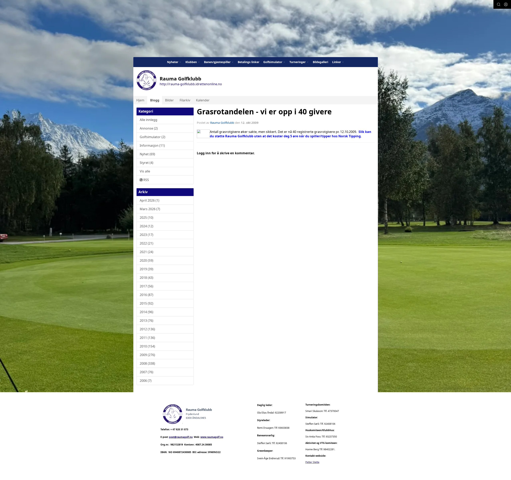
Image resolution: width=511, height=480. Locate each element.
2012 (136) (147, 329)
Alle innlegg (148, 120)
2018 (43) (146, 277)
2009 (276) (147, 355)
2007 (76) (146, 372)
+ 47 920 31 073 (179, 429)
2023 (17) (146, 235)
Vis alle (145, 171)
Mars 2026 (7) (150, 209)
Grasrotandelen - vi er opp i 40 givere (264, 112)
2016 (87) (146, 295)
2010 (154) (147, 346)
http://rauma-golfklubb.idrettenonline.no (191, 84)
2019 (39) (146, 269)
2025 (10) (146, 217)
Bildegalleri (320, 62)
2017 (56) (146, 286)
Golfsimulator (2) (152, 137)
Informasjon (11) (152, 145)
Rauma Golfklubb (222, 123)
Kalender (203, 100)
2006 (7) (146, 380)
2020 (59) (146, 260)
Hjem (140, 100)
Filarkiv (185, 100)
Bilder (169, 100)
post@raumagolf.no (181, 437)
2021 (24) (146, 252)
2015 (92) (146, 303)
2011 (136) (147, 338)
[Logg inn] (505, 4)
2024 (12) (146, 226)
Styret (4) (146, 162)
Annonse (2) (149, 128)
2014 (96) (146, 312)
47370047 (333, 411)
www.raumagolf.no (211, 437)
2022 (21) (146, 243)
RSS (146, 180)
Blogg (154, 100)
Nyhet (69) (147, 154)
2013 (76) (146, 320)
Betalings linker (248, 62)
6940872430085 (182, 452)
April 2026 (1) (149, 200)
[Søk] (498, 4)
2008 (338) (147, 363)
